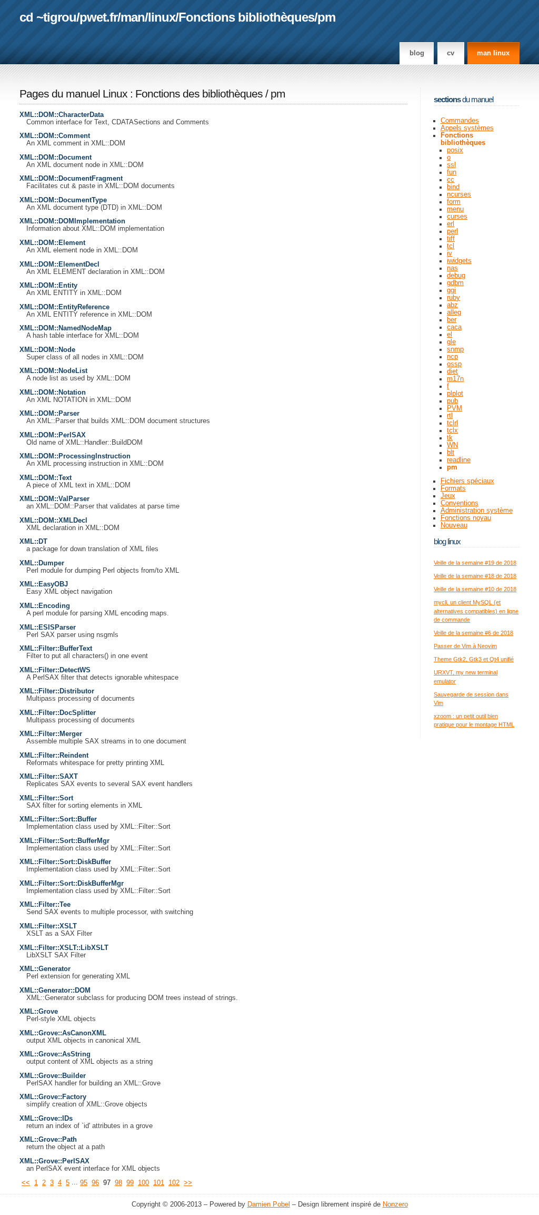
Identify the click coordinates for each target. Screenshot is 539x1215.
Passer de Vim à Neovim (465, 646)
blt (450, 452)
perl (452, 231)
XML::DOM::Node (47, 350)
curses (457, 216)
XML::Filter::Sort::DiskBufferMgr (71, 883)
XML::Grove (38, 1011)
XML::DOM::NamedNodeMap (65, 328)
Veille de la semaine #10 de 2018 (475, 589)
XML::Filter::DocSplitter (57, 713)
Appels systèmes (467, 128)
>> (188, 1183)
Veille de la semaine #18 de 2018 (475, 576)
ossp (454, 364)
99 (130, 1183)
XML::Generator (45, 969)
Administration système (477, 510)
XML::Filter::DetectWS (55, 670)
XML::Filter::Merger (50, 734)
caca (454, 327)
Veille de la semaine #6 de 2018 (473, 633)
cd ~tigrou (47, 17)
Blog (417, 53)
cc (450, 179)
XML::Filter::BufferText (55, 648)
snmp (455, 349)
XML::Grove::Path (48, 1139)
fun (451, 172)
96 (95, 1183)
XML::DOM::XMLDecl (53, 520)
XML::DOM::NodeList (53, 371)
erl (450, 224)
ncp (452, 356)
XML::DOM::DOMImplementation (72, 221)
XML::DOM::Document (55, 157)
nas (452, 268)
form (454, 201)
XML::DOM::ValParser (54, 499)
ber (451, 320)
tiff (451, 238)
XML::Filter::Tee (45, 904)
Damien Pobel (268, 1204)
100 (143, 1183)
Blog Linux (447, 541)
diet (452, 371)
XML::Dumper (41, 563)
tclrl (452, 423)
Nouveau (454, 525)
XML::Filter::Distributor (56, 691)
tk (450, 438)
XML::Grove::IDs (46, 1118)
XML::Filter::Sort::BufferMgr (64, 841)
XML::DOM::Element (52, 243)
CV (450, 53)
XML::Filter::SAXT (48, 776)
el (449, 334)
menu (455, 209)
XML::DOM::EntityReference (64, 307)
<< (26, 1183)
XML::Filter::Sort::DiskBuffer (65, 862)
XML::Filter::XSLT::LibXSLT (63, 948)
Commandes (460, 120)
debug (456, 275)
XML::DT (33, 541)
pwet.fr (98, 17)
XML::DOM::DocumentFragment (71, 178)
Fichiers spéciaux (467, 481)
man (133, 17)
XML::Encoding (44, 606)
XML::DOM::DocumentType (63, 200)
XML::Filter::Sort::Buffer (58, 819)
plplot (455, 393)
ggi (451, 290)
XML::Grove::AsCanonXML (62, 1033)
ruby (453, 297)
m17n (455, 379)
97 (107, 1183)
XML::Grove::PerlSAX (54, 1161)
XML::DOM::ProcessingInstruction (75, 456)
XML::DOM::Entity (48, 285)
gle (451, 342)
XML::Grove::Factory (52, 1097)
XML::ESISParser (47, 627)
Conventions (459, 503)
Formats (453, 488)
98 (118, 1183)
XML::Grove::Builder (52, 1076)
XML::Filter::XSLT (48, 926)
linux (161, 17)
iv (449, 253)
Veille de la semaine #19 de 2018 (475, 563)
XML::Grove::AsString (55, 1054)
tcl (450, 246)
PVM (454, 408)
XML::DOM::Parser (49, 413)
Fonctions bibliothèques (246, 17)
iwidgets (459, 260)
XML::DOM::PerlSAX (52, 435)
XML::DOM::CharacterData (61, 115)
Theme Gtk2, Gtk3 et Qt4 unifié (474, 659)
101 (158, 1183)
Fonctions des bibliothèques (200, 93)
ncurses (459, 194)
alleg (454, 312)
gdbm (455, 283)
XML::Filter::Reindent (53, 755)
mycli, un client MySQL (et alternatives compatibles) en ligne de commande (476, 611)
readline (459, 460)
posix (455, 150)
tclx (452, 430)
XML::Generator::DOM (55, 990)
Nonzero (395, 1204)
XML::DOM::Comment (54, 136)
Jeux (448, 495)
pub (452, 401)
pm (326, 17)
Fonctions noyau (466, 518)
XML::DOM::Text (45, 478)
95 (83, 1183)
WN (452, 445)
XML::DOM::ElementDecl (59, 264)
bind (453, 187)
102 (173, 1183)
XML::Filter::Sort (46, 798)
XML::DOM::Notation (52, 392)
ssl (451, 165)
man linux (493, 53)
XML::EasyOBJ (43, 584)
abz (452, 305)
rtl (450, 415)
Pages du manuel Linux (73, 93)
